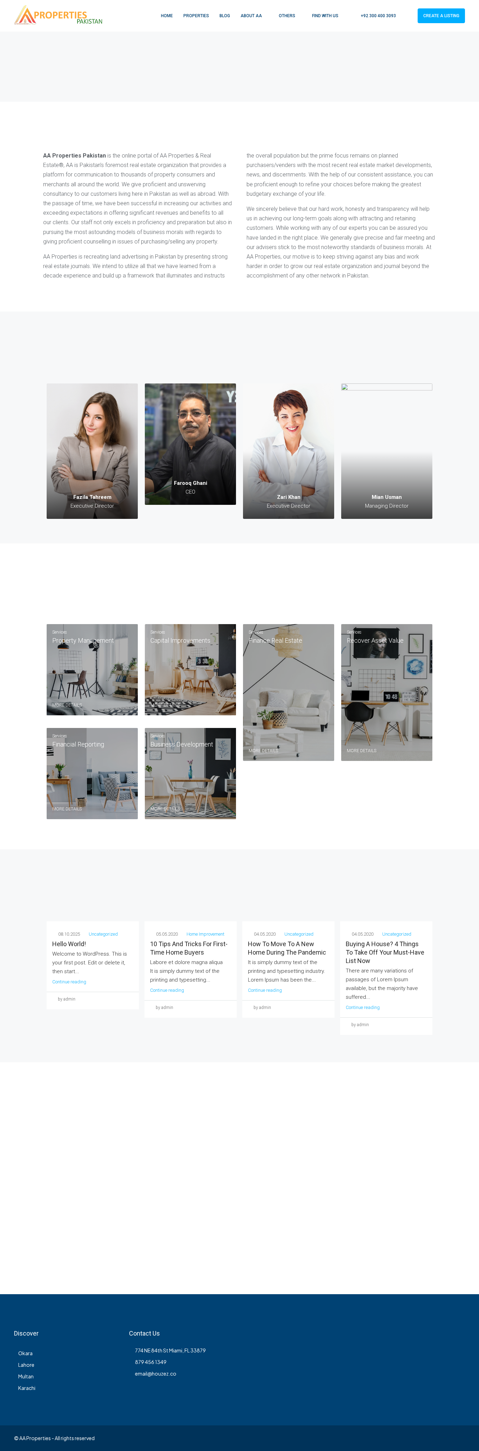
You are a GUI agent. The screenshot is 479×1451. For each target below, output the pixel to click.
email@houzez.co (155, 1373)
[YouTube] (422, 1438)
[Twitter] (373, 1438)
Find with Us (325, 15)
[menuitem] (374, 16)
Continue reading (69, 981)
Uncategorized (103, 934)
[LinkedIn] (397, 1438)
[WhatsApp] (446, 1438)
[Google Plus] (409, 1438)
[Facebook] (360, 1438)
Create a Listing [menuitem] (441, 15)
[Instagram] (385, 1438)
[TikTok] (459, 1438)
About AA (251, 15)
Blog (225, 15)
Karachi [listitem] (26, 1388)
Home (167, 15)
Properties (196, 15)
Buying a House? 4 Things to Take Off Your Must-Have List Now (385, 952)
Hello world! (69, 944)
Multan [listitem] (26, 1376)
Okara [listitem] (25, 1353)
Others (287, 15)
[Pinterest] (434, 1438)
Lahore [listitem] (26, 1365)
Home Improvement (205, 934)
